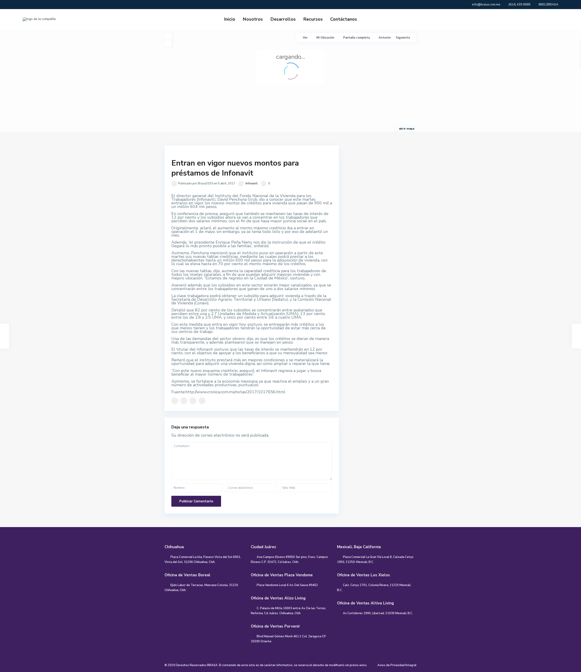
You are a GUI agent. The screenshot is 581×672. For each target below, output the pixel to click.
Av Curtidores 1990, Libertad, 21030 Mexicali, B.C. (378, 613)
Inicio (229, 19)
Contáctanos (343, 19)
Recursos (313, 19)
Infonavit (252, 183)
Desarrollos (283, 19)
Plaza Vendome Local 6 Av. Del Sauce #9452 (287, 585)
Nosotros (253, 19)
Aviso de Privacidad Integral (396, 665)
